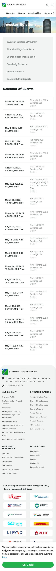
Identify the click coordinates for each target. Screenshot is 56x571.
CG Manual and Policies (10, 469)
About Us (10, 13)
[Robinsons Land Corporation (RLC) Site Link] (14, 505)
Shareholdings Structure (20, 49)
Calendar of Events (37, 429)
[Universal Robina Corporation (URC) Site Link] (14, 496)
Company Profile (8, 397)
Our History (6, 408)
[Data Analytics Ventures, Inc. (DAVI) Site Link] (41, 514)
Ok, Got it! (28, 564)
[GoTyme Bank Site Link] (14, 523)
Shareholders (7, 461)
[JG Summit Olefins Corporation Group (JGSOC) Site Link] (41, 505)
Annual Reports (15, 71)
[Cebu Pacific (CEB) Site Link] (41, 496)
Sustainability (34, 13)
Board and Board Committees (13, 457)
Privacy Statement (37, 467)
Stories (21, 13)
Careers (33, 459)
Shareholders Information (21, 56)
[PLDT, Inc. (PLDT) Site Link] (41, 533)
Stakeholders (7, 465)
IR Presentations (36, 425)
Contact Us (34, 463)
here (4, 557)
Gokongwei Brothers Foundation (13, 439)
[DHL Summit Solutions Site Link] (41, 523)
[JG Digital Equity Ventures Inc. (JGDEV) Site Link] (14, 514)
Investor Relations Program (22, 41)
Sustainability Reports (19, 79)
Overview (5, 453)
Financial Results (36, 421)
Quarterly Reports (17, 64)
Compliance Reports (9, 473)
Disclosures (34, 451)
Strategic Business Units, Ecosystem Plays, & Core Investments (11, 414)
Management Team (9, 421)
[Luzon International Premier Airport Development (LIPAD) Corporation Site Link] (14, 533)
